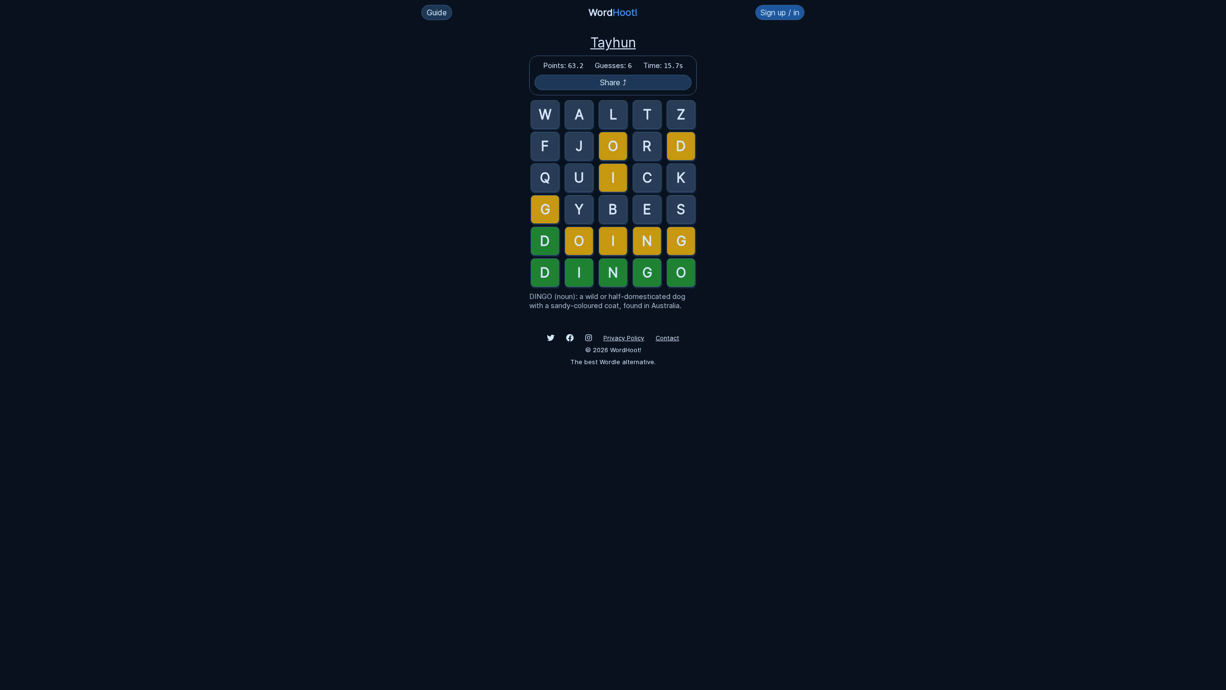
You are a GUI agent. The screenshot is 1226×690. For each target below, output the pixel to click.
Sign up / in (780, 12)
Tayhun (613, 42)
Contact (667, 338)
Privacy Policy (623, 338)
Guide (437, 12)
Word (613, 12)
